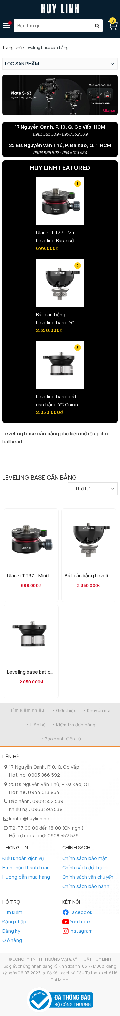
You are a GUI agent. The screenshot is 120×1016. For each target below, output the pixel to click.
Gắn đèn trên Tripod (79, 455)
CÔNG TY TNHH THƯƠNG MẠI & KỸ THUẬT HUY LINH (62, 959)
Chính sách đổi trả (82, 867)
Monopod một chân (37, 455)
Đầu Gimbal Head (87, 459)
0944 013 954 (43, 792)
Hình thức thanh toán (26, 867)
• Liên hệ (36, 725)
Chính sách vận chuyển (87, 877)
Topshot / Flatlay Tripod (104, 452)
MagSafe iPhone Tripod (13, 455)
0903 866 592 (44, 775)
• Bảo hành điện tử (61, 739)
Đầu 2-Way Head (106, 459)
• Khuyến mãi (97, 710)
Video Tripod (48, 452)
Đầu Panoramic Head (80, 462)
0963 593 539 (47, 809)
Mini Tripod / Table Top (12, 452)
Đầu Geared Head (102, 462)
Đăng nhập (14, 921)
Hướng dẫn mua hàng (26, 877)
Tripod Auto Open (33, 465)
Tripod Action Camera (55, 465)
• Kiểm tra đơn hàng (74, 725)
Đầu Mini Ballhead (10, 459)
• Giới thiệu (64, 710)
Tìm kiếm (12, 912)
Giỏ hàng (12, 940)
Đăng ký (11, 931)
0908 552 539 (48, 801)
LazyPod (61, 452)
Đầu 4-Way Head (30, 462)
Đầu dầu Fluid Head (67, 459)
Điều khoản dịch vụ (23, 858)
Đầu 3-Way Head (10, 462)
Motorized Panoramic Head (54, 462)
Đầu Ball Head (28, 459)
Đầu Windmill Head (46, 459)
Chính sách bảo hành (85, 886)
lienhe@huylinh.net (30, 818)
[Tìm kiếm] (97, 25)
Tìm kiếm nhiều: (28, 710)
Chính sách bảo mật (84, 858)
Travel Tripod (32, 452)
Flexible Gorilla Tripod (79, 452)
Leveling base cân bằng (103, 455)
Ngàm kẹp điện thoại (12, 465)
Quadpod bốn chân (58, 455)
